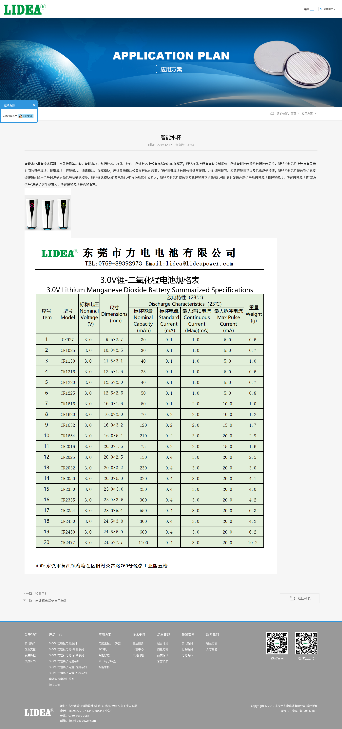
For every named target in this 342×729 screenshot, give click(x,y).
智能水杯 (104, 667)
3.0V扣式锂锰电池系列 (63, 643)
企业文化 (30, 649)
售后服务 (138, 643)
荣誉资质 (162, 661)
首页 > (296, 113)
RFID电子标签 (107, 661)
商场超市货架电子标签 (51, 601)
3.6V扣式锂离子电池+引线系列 (68, 673)
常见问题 (138, 655)
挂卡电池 (54, 685)
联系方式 (211, 643)
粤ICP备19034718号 (304, 711)
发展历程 (30, 655)
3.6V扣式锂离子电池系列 (64, 661)
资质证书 (30, 661)
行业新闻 (187, 649)
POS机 (103, 649)
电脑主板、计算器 (110, 643)
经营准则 (162, 643)
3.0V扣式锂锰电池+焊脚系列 (66, 649)
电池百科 (187, 655)
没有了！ (41, 594)
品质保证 (162, 655)
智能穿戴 (104, 655)
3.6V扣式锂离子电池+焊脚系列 (68, 667)
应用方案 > (309, 113)
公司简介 (30, 643)
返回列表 (304, 598)
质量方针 (162, 649)
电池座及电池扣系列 (61, 679)
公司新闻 (187, 643)
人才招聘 (211, 649)
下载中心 (138, 649)
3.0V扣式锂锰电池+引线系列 (66, 655)
